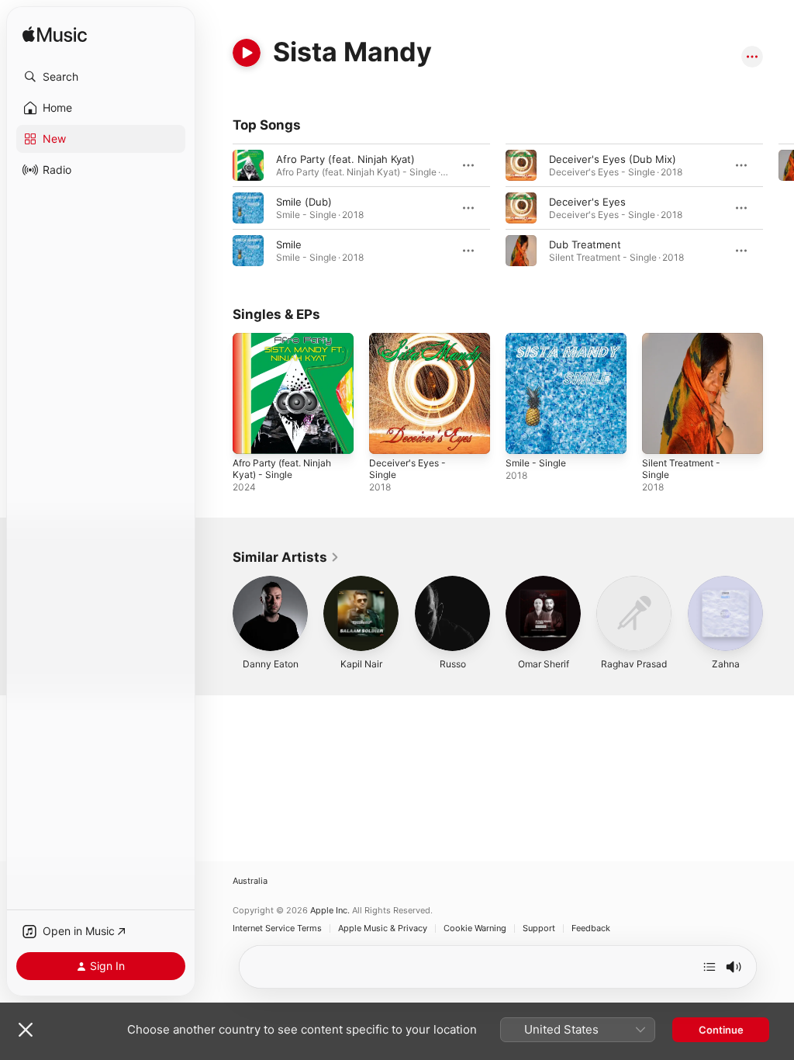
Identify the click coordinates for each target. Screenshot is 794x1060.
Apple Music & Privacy (382, 928)
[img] (54, 35)
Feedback (590, 928)
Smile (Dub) (304, 202)
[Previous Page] (217, 208)
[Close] (26, 1030)
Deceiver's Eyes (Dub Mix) (612, 159)
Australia (250, 881)
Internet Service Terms (277, 928)
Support (539, 928)
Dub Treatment (585, 244)
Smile (289, 244)
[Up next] (709, 967)
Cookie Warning (475, 928)
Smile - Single (536, 463)
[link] (286, 557)
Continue (721, 1030)
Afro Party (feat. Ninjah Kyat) (345, 159)
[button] (101, 77)
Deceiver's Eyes (587, 202)
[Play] (247, 53)
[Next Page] (778, 208)
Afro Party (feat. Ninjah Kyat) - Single (282, 468)
